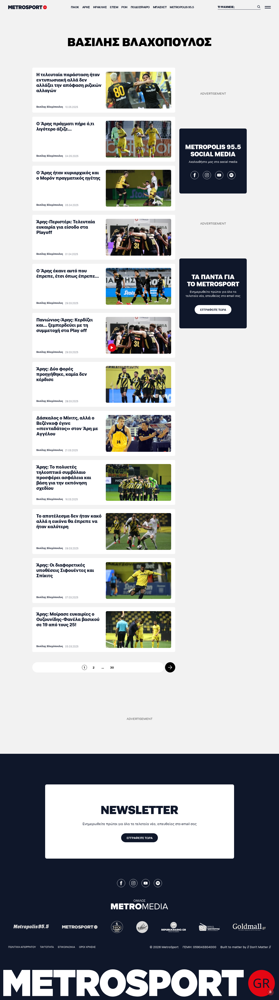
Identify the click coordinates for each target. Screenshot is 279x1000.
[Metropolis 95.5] (31, 927)
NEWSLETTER (139, 809)
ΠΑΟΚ (75, 7)
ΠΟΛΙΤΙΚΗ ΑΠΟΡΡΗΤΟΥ (22, 947)
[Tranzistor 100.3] (209, 927)
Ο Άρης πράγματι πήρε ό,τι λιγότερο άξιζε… (65, 126)
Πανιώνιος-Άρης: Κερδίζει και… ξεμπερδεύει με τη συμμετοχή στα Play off (64, 324)
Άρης (86, 7)
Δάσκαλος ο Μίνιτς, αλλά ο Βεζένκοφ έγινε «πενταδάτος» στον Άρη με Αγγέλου (67, 425)
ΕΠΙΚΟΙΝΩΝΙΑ (66, 947)
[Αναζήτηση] (259, 7)
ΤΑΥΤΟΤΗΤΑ (47, 947)
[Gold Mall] (249, 927)
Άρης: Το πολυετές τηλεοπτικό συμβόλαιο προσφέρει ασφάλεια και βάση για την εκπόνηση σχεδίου (63, 477)
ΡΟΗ (124, 7)
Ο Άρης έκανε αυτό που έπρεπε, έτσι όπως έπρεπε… (67, 273)
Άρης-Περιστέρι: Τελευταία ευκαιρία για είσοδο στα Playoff (65, 226)
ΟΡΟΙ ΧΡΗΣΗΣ (87, 947)
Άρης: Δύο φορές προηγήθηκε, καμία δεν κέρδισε (61, 373)
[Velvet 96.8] (142, 927)
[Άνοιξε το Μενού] (268, 7)
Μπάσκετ (160, 7)
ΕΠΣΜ (114, 7)
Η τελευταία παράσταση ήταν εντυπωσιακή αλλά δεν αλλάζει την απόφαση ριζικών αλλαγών (69, 82)
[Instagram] (207, 175)
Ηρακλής (100, 7)
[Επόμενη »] (170, 667)
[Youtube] (219, 175)
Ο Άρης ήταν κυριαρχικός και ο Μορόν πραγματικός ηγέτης (68, 175)
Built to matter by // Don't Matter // (245, 947)
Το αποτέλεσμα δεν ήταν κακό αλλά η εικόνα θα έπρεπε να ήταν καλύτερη (69, 520)
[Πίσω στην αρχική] (27, 7)
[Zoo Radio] (117, 927)
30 (112, 667)
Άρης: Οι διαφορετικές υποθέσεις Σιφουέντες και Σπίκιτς (65, 570)
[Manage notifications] (270, 992)
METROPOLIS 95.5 (182, 7)
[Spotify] (231, 175)
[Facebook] (195, 175)
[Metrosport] (80, 927)
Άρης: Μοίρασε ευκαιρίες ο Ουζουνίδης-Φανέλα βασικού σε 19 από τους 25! (67, 619)
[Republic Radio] (173, 927)
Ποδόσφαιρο (140, 7)
